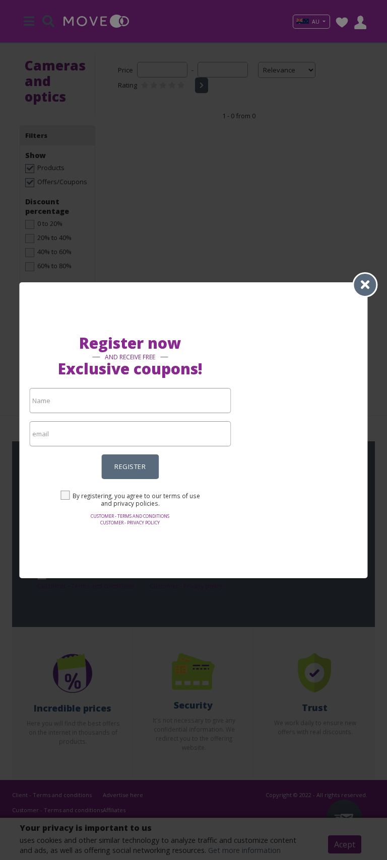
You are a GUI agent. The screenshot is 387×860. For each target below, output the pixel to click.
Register (130, 466)
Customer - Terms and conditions (130, 516)
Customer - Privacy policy (130, 522)
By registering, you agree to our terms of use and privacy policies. (136, 499)
